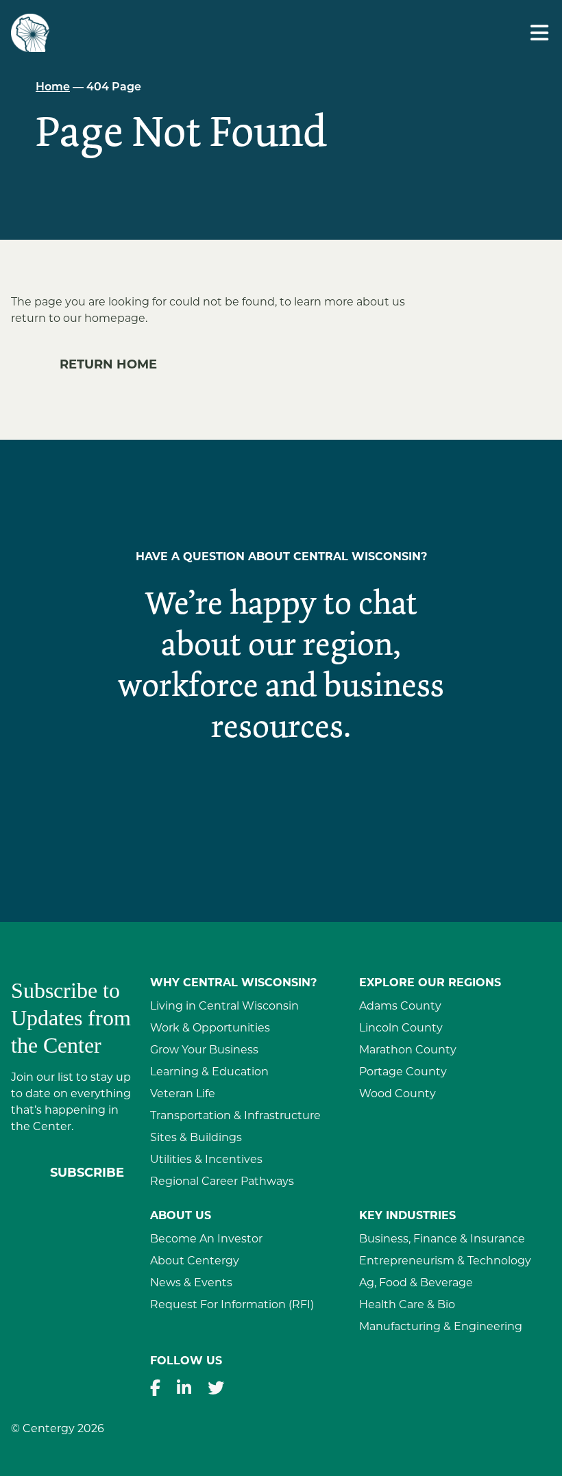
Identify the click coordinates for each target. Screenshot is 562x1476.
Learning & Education (209, 1072)
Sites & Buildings (196, 1138)
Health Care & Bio (407, 1305)
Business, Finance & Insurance (442, 1239)
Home (53, 87)
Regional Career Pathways (222, 1182)
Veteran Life (182, 1094)
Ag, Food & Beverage (416, 1283)
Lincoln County (401, 1028)
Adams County (400, 1006)
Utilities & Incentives (206, 1160)
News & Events (191, 1283)
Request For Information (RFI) (232, 1305)
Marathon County (407, 1050)
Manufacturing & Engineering (440, 1327)
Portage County (403, 1072)
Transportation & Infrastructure (235, 1116)
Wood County (397, 1094)
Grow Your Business (204, 1050)
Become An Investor (206, 1239)
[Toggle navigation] (539, 33)
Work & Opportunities (210, 1028)
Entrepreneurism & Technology (445, 1261)
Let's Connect (281, 804)
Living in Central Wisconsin (224, 1006)
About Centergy (194, 1261)
